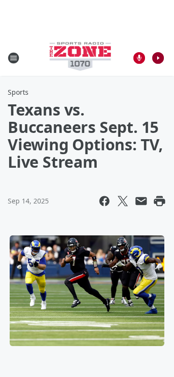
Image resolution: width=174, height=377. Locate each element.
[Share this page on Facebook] (104, 201)
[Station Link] (80, 57)
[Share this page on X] (123, 201)
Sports (18, 92)
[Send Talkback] (139, 58)
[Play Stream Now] (158, 58)
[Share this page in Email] (141, 201)
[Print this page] (159, 201)
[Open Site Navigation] (13, 58)
